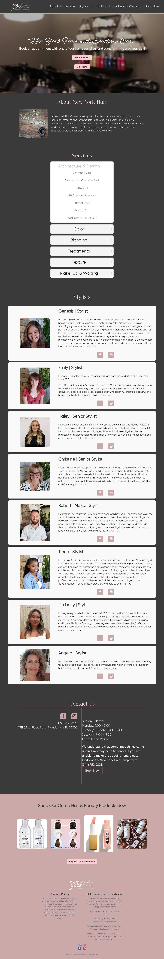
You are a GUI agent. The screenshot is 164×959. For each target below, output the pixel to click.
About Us (56, 6)
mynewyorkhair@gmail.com (104, 921)
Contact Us (98, 6)
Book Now (152, 6)
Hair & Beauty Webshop (125, 6)
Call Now (82, 66)
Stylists (83, 6)
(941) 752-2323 (92, 764)
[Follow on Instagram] (111, 355)
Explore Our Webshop (82, 861)
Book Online (82, 57)
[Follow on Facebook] (100, 355)
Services (70, 6)
